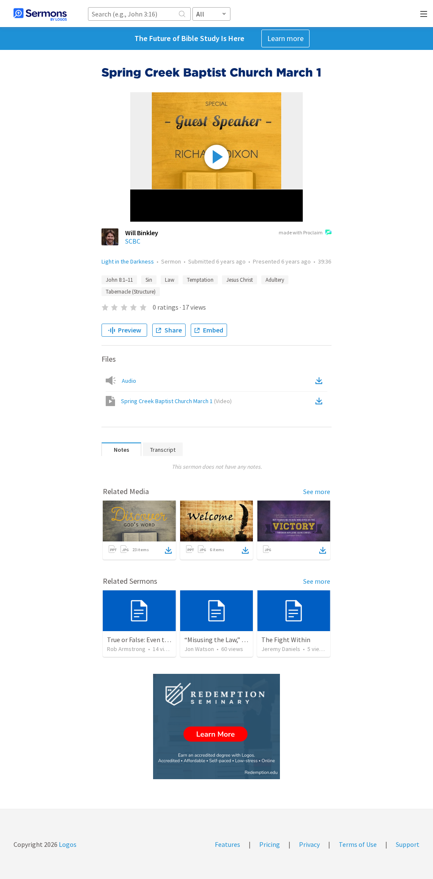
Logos (67, 844)
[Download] (168, 550)
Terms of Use (358, 844)
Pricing (269, 844)
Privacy (309, 844)
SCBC (132, 241)
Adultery (275, 279)
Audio (129, 381)
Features (227, 844)
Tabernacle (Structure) (131, 291)
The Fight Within (285, 639)
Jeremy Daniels (280, 649)
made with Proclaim (301, 232)
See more (316, 491)
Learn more (285, 38)
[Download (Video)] (320, 401)
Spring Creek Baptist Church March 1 (176, 401)
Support (407, 844)
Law (169, 279)
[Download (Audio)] (320, 380)
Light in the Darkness (127, 261)
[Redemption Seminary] (216, 726)
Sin (148, 279)
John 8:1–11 (119, 279)
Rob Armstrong (126, 649)
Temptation (200, 279)
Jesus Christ (239, 279)
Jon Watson (199, 649)
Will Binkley (141, 232)
